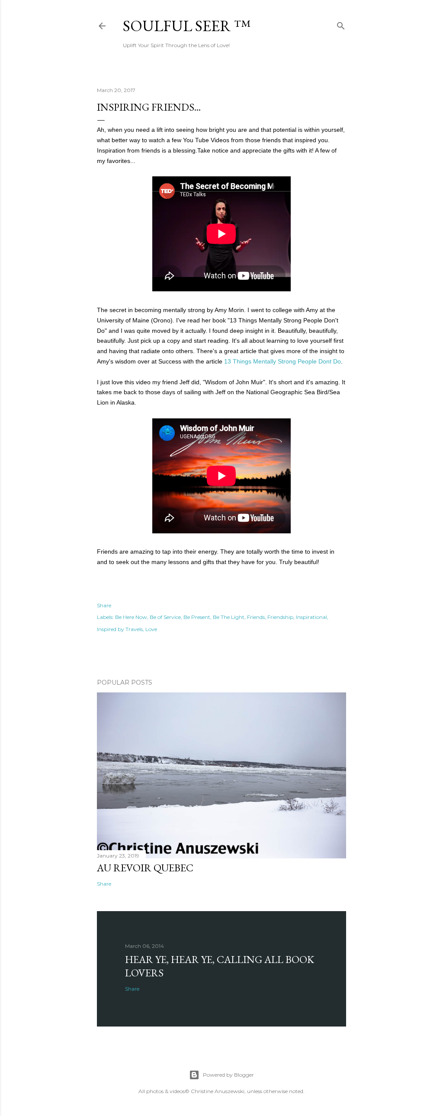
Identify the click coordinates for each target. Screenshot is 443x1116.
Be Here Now (131, 617)
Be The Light (228, 617)
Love (151, 629)
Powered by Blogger (228, 1074)
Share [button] (104, 605)
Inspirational (311, 617)
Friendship (280, 617)
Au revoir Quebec (145, 867)
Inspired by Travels (120, 629)
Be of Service (165, 617)
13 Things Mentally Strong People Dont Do (282, 361)
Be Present (196, 617)
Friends (256, 617)
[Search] (341, 24)
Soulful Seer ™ (186, 26)
